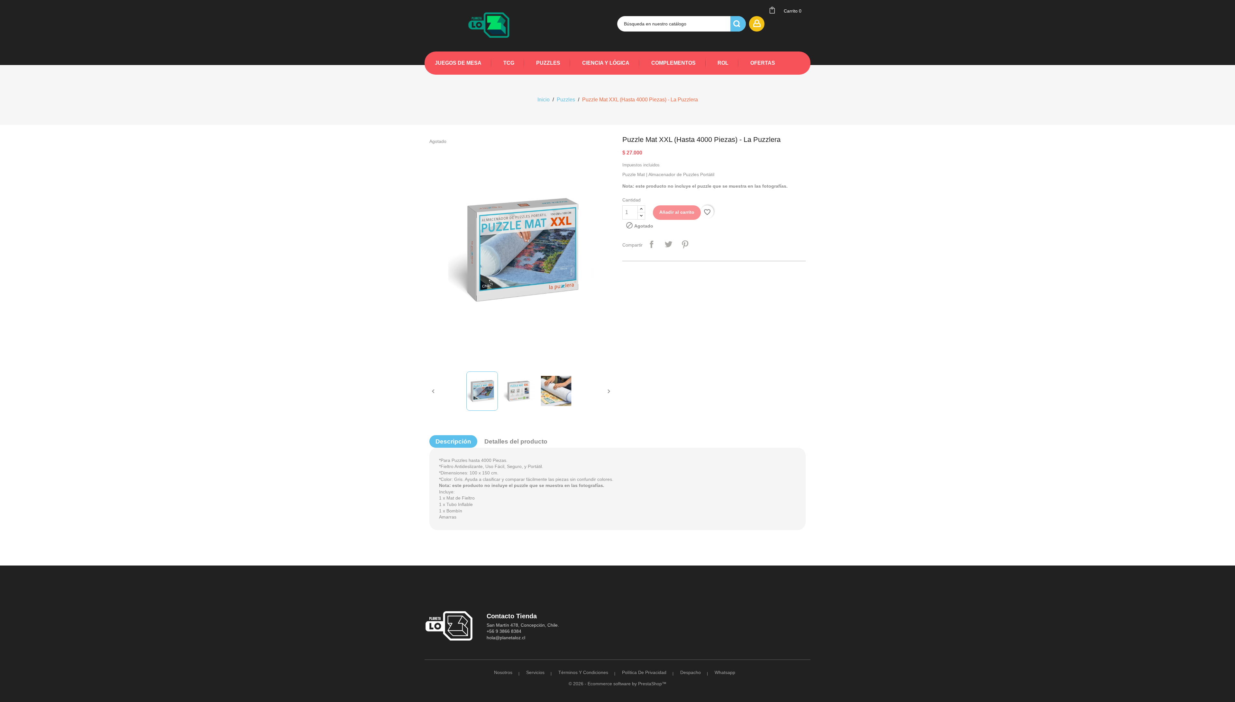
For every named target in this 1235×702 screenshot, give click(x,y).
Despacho (690, 672)
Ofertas (762, 63)
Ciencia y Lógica (605, 63)
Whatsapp (725, 672)
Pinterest (685, 244)
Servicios (535, 672)
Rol (723, 63)
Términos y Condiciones (583, 672)
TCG (508, 63)
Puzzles (548, 63)
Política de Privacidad (644, 672)
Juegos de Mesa (458, 63)
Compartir (651, 244)
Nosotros (503, 672)
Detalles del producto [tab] (515, 441)
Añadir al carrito (676, 212)
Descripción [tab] (453, 441)
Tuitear (668, 244)
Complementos (673, 63)
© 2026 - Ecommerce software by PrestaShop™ (617, 683)
